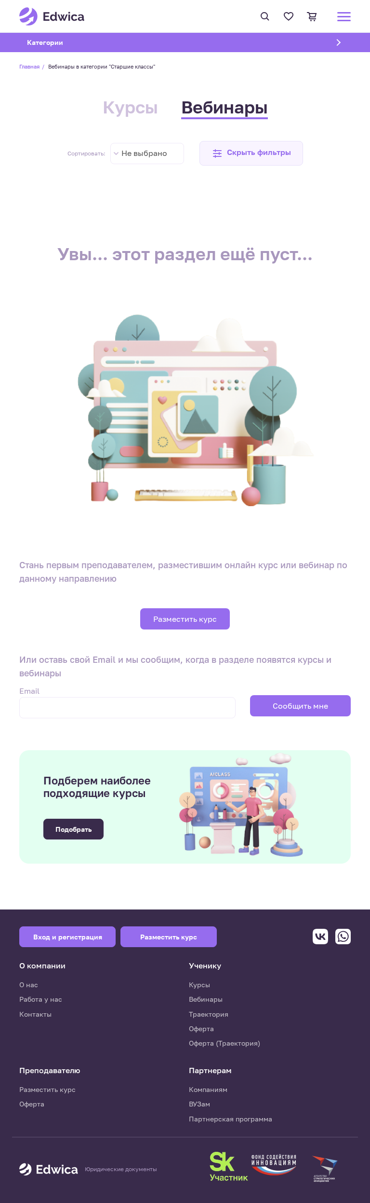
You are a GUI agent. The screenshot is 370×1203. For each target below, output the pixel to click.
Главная (29, 66)
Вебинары (224, 107)
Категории (57, 42)
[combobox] (147, 153)
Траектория (208, 1014)
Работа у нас (40, 999)
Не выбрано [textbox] (144, 153)
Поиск (266, 16)
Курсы (130, 107)
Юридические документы (121, 1169)
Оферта (201, 1028)
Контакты (35, 1014)
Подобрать (73, 829)
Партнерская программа (230, 1118)
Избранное (290, 16)
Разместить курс (185, 619)
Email (29, 691)
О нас (28, 984)
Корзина (313, 16)
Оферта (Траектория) (224, 1043)
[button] (251, 153)
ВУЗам (199, 1103)
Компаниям (208, 1089)
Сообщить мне (300, 706)
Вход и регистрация (67, 937)
